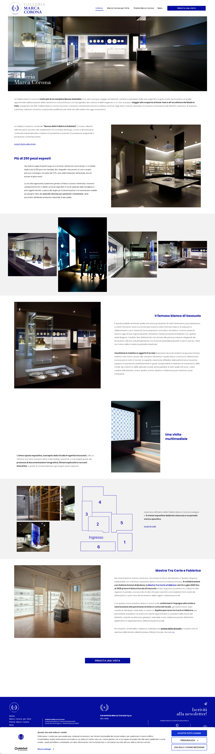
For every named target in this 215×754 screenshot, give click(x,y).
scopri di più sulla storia (25, 144)
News (160, 8)
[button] (10, 254)
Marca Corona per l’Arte (118, 8)
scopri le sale (150, 526)
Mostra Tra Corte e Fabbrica (162, 585)
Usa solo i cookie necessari (189, 747)
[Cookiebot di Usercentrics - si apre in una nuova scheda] (21, 749)
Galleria (99, 8)
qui (173, 632)
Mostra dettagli (44, 749)
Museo (12, 716)
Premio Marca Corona (144, 8)
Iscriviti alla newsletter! (192, 711)
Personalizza (188, 740)
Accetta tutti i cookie (189, 733)
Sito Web (104, 718)
